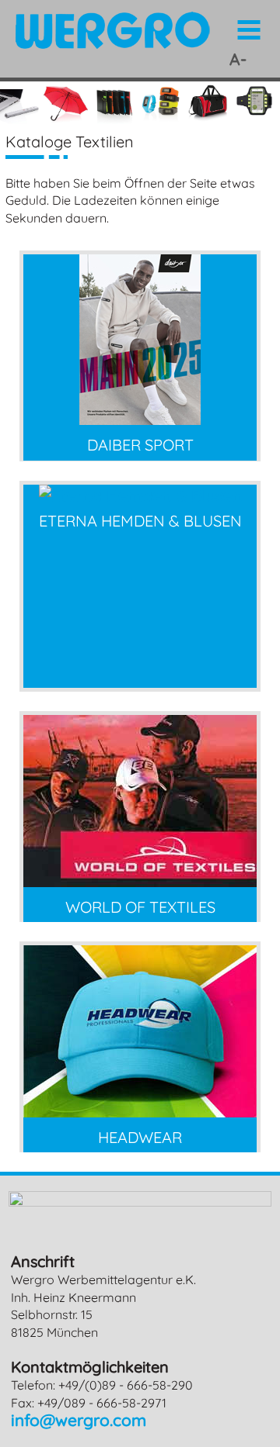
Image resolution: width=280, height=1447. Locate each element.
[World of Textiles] (140, 881)
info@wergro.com (78, 1420)
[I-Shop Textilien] (140, 1111)
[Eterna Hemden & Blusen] (140, 495)
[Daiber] (140, 419)
